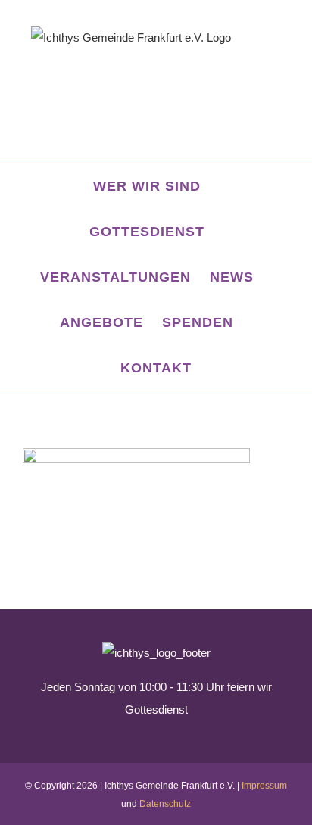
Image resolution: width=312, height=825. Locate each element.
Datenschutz (165, 804)
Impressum (264, 785)
